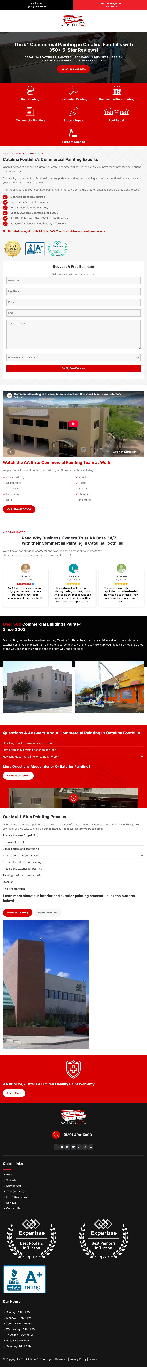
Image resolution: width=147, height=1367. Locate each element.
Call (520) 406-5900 (19, 509)
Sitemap (94, 1359)
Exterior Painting (17, 912)
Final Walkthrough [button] (14, 888)
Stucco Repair (73, 120)
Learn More (14, 1093)
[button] (4, 21)
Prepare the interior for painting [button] (22, 862)
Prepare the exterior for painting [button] (22, 868)
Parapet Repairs (73, 142)
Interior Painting (47, 912)
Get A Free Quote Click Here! (110, 5)
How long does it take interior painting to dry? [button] (31, 756)
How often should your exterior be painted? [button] (29, 749)
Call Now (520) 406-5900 (37, 5)
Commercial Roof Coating (117, 99)
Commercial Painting (30, 120)
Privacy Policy (78, 1359)
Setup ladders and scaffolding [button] (21, 848)
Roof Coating (30, 99)
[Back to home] (73, 21)
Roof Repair (117, 120)
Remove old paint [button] (13, 842)
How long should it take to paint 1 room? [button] (27, 743)
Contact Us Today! (18, 775)
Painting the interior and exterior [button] (22, 875)
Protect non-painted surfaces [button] (21, 855)
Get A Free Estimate (73, 69)
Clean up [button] (8, 881)
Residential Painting (73, 99)
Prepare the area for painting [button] (20, 835)
